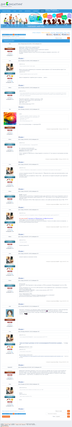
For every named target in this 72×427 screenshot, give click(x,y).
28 (38, 331)
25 (37, 253)
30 (38, 384)
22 (37, 191)
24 (37, 236)
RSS (68, 32)
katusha (17, 36)
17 (38, 60)
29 (40, 367)
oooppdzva (13, 36)
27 (38, 306)
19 (38, 109)
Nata (10, 43)
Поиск (65, 32)
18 (38, 87)
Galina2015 (10, 367)
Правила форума (59, 32)
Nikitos (10, 87)
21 (37, 164)
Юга (10, 109)
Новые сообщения (37, 32)
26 (37, 280)
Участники (53, 32)
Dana (10, 60)
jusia (10, 306)
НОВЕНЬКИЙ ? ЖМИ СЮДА (36, 26)
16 (40, 43)
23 (37, 209)
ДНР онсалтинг (11, 4)
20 (37, 139)
